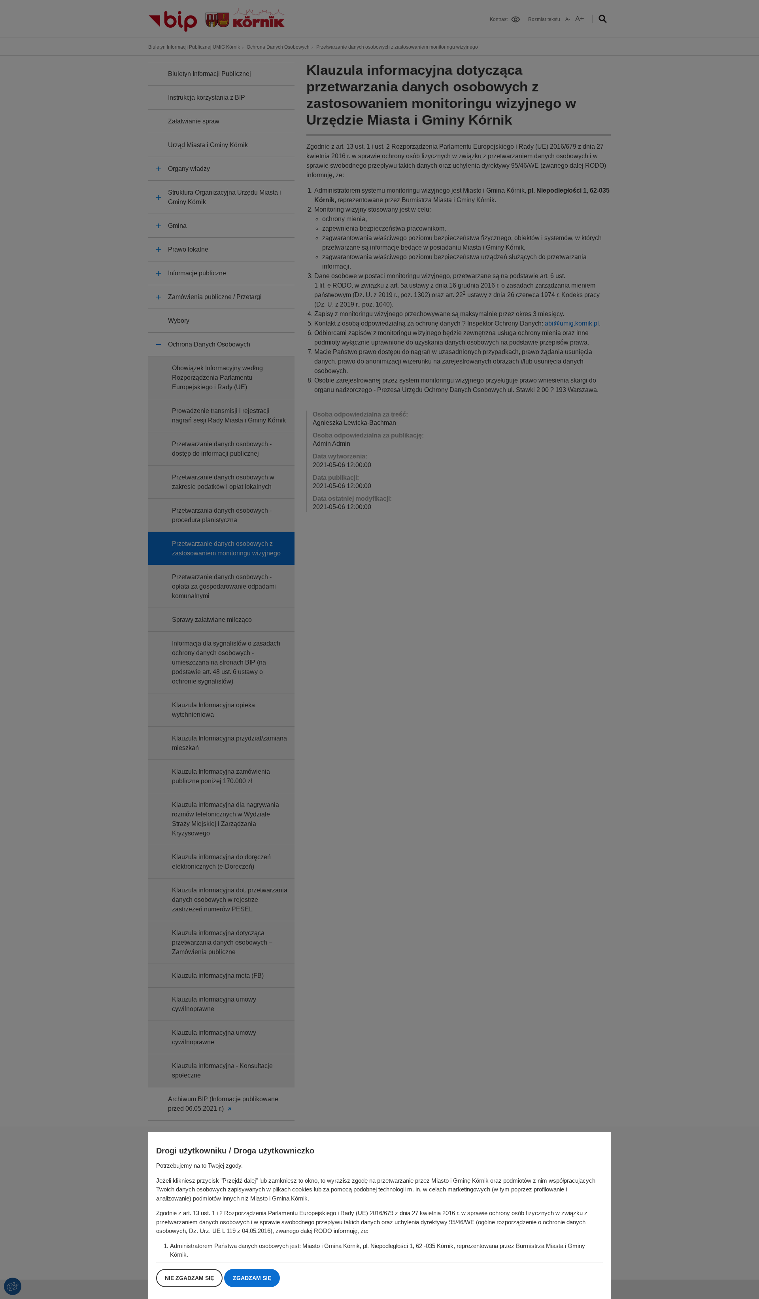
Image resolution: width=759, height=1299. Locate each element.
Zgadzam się (252, 1278)
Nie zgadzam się (189, 1278)
